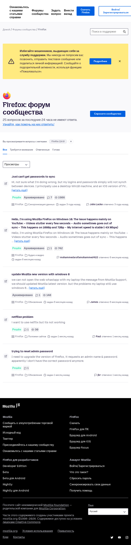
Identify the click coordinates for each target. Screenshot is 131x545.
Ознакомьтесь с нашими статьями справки (19, 12)
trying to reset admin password (32, 351)
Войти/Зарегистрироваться (87, 466)
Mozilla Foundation (56, 505)
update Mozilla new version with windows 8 (40, 274)
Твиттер (8, 438)
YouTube (119, 537)
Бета (6, 472)
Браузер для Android (83, 435)
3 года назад (121, 204)
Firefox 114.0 (58, 141)
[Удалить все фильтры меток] (71, 141)
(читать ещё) (19, 190)
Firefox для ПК (79, 429)
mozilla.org (10, 531)
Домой (6, 29)
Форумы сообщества (40, 12)
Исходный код (12, 432)
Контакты (19, 537)
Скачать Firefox (85, 11)
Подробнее (100, 61)
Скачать (75, 423)
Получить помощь (81, 490)
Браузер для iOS (80, 441)
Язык (90, 505)
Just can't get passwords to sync (33, 176)
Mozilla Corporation (52, 508)
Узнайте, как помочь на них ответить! (28, 124)
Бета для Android (14, 478)
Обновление (35, 302)
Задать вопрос (56, 12)
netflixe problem (22, 317)
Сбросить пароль (80, 478)
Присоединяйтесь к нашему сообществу (28, 444)
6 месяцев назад (119, 257)
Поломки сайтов (37, 336)
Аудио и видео (36, 255)
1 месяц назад (120, 336)
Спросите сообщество (107, 113)
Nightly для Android (16, 490)
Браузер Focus (79, 447)
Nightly (7, 484)
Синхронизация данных (41, 204)
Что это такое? (79, 472)
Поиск (124, 31)
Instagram (127, 537)
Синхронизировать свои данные (90, 484)
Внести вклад (69, 12)
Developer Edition (15, 466)
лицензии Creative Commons (21, 522)
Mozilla (11, 406)
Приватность (66, 531)
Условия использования (37, 531)
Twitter (112, 537)
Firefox (19, 204)
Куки (5, 537)
